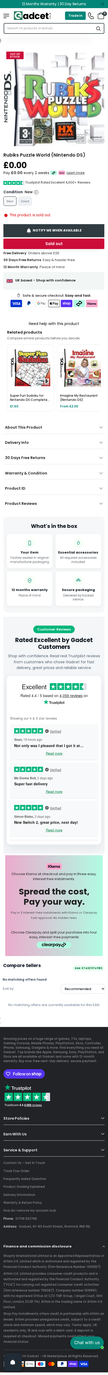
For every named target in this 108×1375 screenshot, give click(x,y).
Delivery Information (19, 1195)
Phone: (8, 1219)
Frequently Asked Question (24, 1179)
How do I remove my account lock (29, 1210)
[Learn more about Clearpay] (53, 173)
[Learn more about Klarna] (62, 173)
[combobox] (49, 28)
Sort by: (8, 988)
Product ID (15, 488)
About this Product (23, 427)
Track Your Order (16, 1171)
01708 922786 (26, 1219)
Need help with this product (54, 323)
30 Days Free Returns (25, 457)
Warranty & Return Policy (22, 1203)
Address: (10, 1226)
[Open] (13, 1362)
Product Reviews (21, 503)
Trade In (75, 15)
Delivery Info (17, 442)
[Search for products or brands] (98, 28)
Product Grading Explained (24, 1187)
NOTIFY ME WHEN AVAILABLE (57, 230)
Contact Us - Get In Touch (24, 1163)
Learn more (76, 172)
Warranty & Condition (26, 473)
